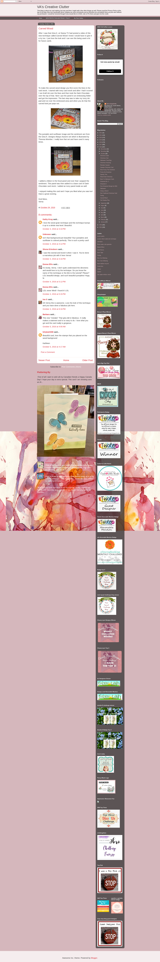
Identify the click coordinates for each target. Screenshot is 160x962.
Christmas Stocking (105, 162)
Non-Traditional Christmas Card (108, 193)
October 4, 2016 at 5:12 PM (54, 282)
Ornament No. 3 (104, 181)
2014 (100, 227)
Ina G (45, 299)
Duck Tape (100, 252)
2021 (100, 135)
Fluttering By (43, 372)
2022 (100, 132)
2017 (100, 144)
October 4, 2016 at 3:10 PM (54, 229)
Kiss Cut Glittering (102, 258)
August (103, 205)
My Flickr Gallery (78, 18)
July (102, 207)
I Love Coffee (50, 474)
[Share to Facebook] (67, 208)
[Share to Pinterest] (69, 208)
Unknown (47, 234)
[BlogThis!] (64, 208)
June (102, 210)
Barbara (46, 314)
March (102, 217)
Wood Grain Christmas (106, 176)
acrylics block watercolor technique (106, 239)
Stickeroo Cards (104, 155)
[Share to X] (65, 208)
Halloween (103, 188)
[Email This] (62, 208)
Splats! (99, 271)
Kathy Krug (48, 219)
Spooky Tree (103, 174)
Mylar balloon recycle (103, 263)
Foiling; (99, 255)
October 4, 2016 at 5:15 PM (54, 294)
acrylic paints (100, 236)
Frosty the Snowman (105, 172)
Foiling (102, 195)
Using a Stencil (104, 191)
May (102, 212)
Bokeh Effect (100, 247)
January (103, 222)
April (102, 215)
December (104, 149)
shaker (99, 269)
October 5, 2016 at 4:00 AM (54, 327)
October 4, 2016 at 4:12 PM (54, 244)
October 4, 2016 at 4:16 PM (54, 259)
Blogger (94, 958)
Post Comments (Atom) (71, 367)
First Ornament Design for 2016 (108, 186)
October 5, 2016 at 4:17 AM (54, 347)
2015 (100, 225)
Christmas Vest (104, 158)
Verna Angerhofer (111, 103)
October (103, 153)
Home (40, 18)
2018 (100, 142)
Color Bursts (100, 250)
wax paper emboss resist (104, 274)
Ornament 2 (103, 184)
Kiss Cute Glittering (102, 260)
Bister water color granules (104, 244)
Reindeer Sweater (105, 165)
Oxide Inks (100, 266)
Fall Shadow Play (105, 200)
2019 (100, 140)
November (104, 151)
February (103, 219)
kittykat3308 (48, 332)
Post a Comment (48, 352)
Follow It (110, 71)
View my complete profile (104, 115)
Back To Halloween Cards (107, 179)
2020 (100, 137)
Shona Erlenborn (50, 249)
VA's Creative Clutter (53, 7)
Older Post (87, 360)
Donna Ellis (48, 264)
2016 (100, 147)
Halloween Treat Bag (105, 160)
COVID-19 (41, 485)
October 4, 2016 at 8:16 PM (54, 309)
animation (99, 241)
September (104, 203)
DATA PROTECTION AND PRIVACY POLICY (58, 18)
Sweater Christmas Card (106, 167)
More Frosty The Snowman (107, 169)
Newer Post (44, 360)
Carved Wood (104, 198)
